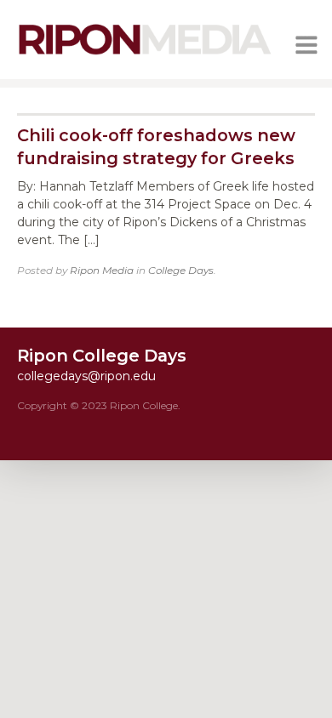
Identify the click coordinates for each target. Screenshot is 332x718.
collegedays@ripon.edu (86, 376)
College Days (181, 270)
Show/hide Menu (306, 45)
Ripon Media (102, 270)
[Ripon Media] (144, 56)
